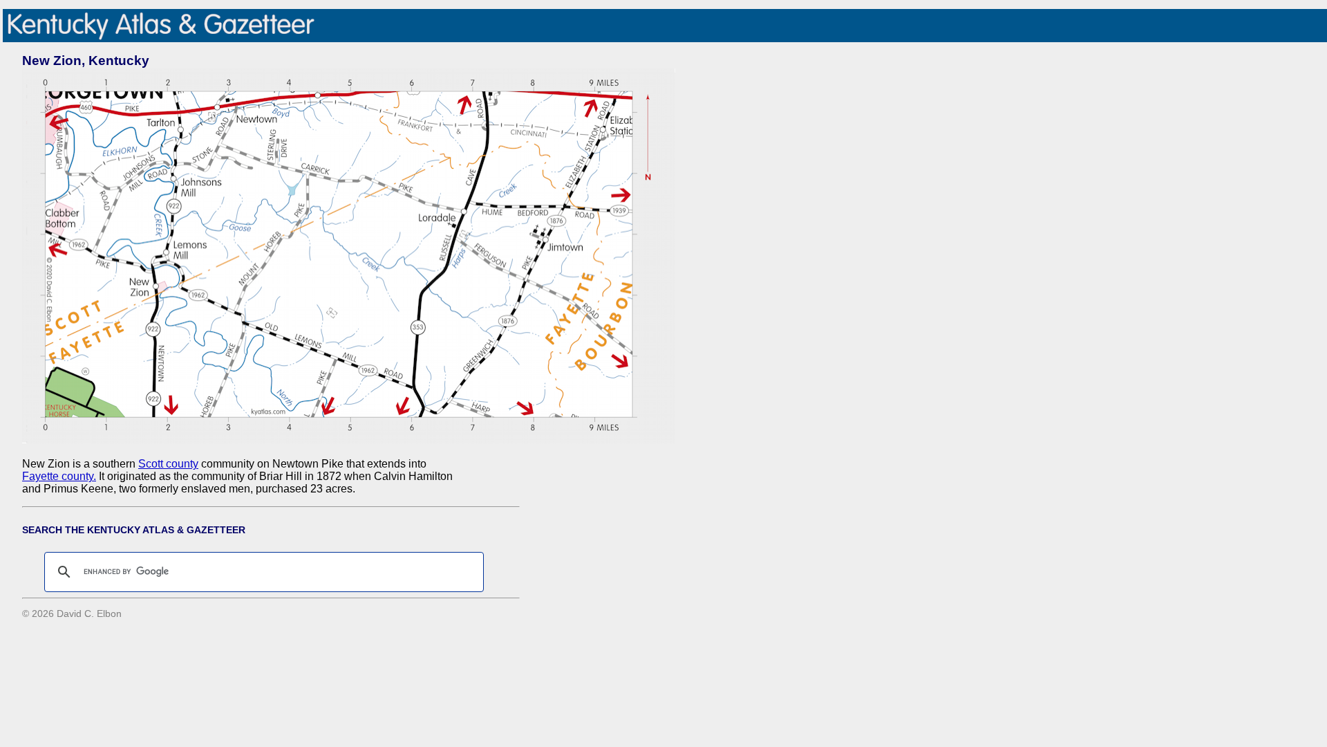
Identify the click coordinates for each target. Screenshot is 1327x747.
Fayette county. (59, 476)
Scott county (168, 464)
